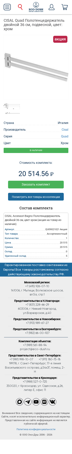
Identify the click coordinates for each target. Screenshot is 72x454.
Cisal (65, 129)
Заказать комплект (36, 184)
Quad (64, 136)
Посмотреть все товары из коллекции (36, 196)
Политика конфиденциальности (36, 429)
